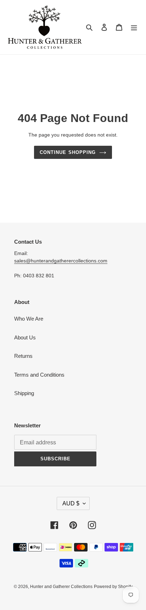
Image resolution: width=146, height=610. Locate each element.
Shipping (24, 393)
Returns (23, 356)
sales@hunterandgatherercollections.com (60, 261)
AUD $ (70, 503)
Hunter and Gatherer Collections (61, 586)
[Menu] (134, 27)
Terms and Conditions (39, 375)
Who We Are (28, 319)
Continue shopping (68, 152)
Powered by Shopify (113, 586)
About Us (25, 337)
